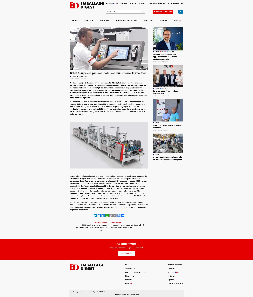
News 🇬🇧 (177, 21)
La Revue (133, 3)
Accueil (75, 21)
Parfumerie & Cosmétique (126, 21)
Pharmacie (148, 21)
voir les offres (126, 253)
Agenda (123, 3)
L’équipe (142, 3)
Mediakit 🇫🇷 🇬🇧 (112, 3)
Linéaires (89, 21)
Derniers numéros (175, 3)
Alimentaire (104, 21)
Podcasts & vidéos (157, 3)
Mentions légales (75, 292)
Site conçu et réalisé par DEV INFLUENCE (93, 292)
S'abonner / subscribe (163, 12)
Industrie (128, 280)
